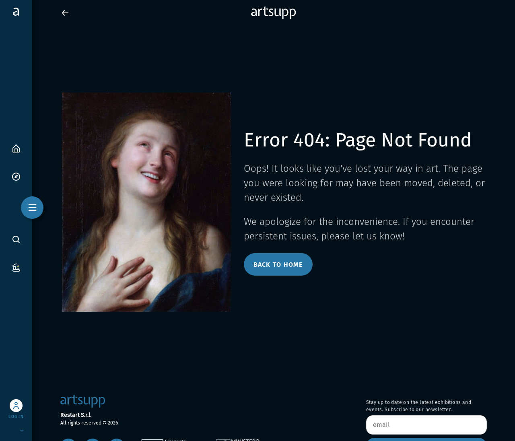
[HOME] (16, 148)
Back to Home (278, 264)
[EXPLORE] (16, 176)
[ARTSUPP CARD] (16, 267)
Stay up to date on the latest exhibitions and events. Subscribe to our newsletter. (418, 406)
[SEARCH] (16, 239)
